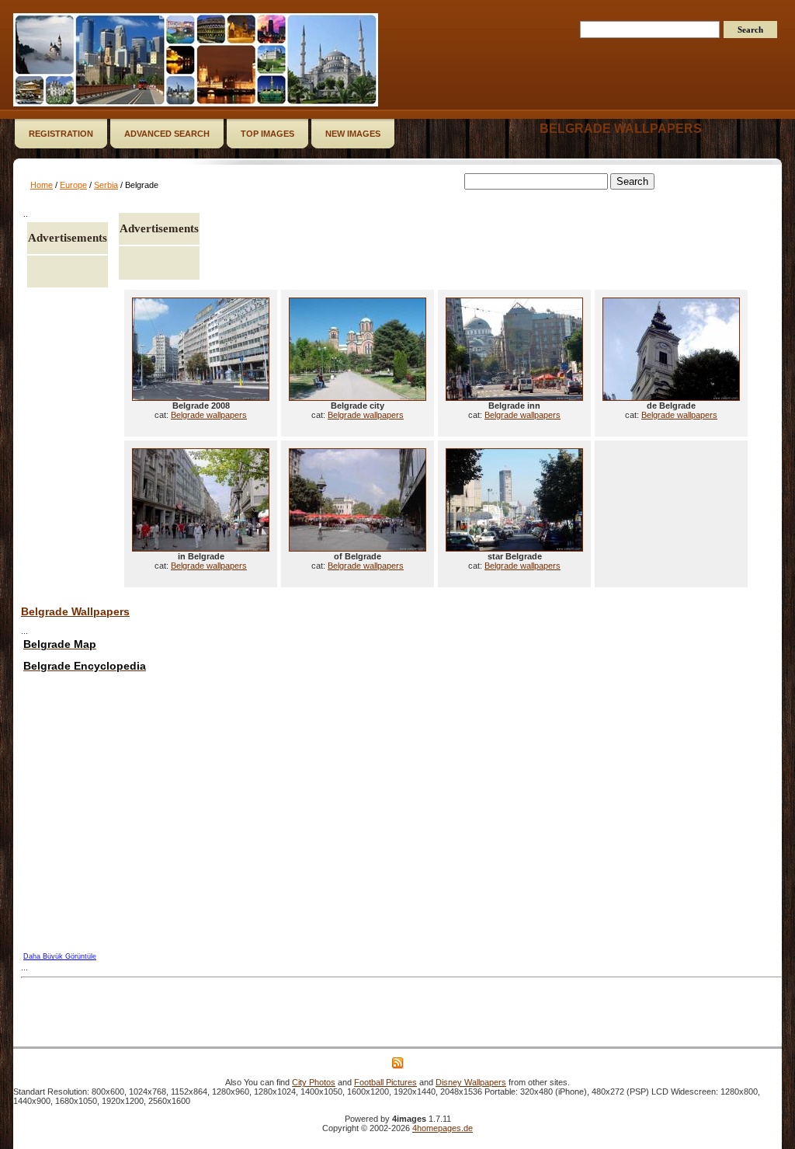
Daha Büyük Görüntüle (59, 956)
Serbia (106, 185)
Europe (73, 185)
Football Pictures (385, 1082)
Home (41, 185)
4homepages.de (442, 1128)
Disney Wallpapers (471, 1082)
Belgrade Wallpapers (75, 611)
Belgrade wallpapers (621, 128)
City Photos (313, 1082)
